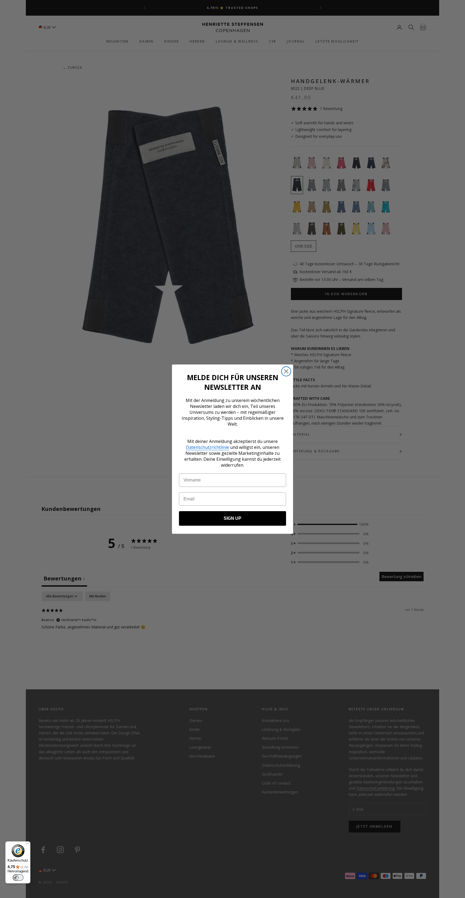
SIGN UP (232, 518)
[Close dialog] (286, 371)
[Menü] (27, 844)
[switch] (18, 877)
